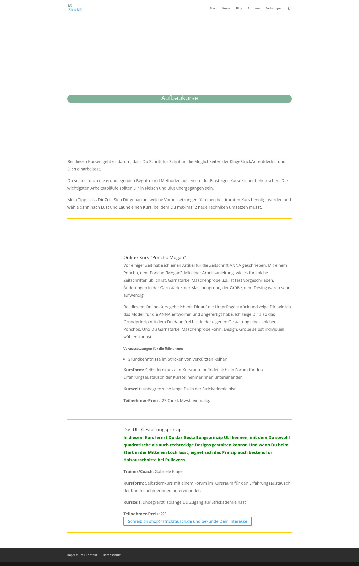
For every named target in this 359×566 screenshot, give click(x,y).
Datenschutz (112, 555)
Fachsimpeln (274, 8)
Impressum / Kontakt (82, 555)
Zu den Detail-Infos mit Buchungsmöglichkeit (205, 408)
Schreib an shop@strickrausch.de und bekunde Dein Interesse (187, 521)
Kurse (226, 8)
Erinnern (254, 8)
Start (213, 8)
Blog (239, 8)
